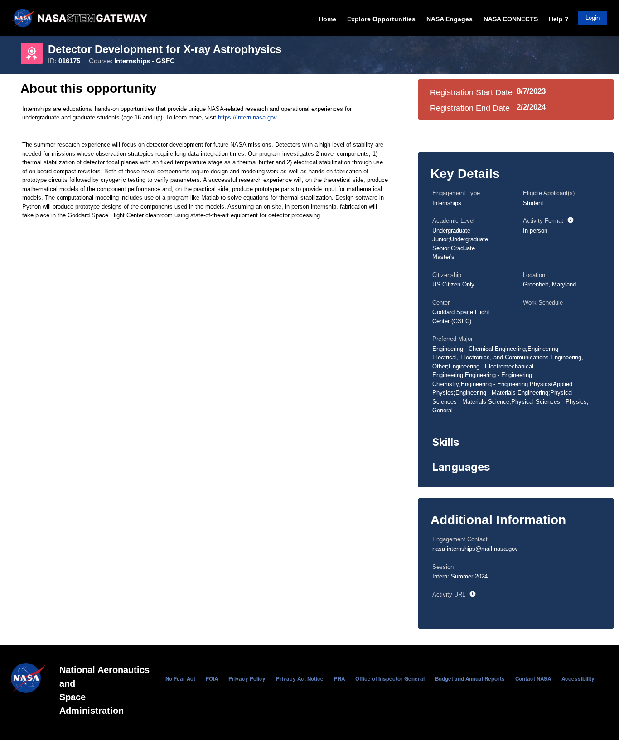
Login (592, 17)
